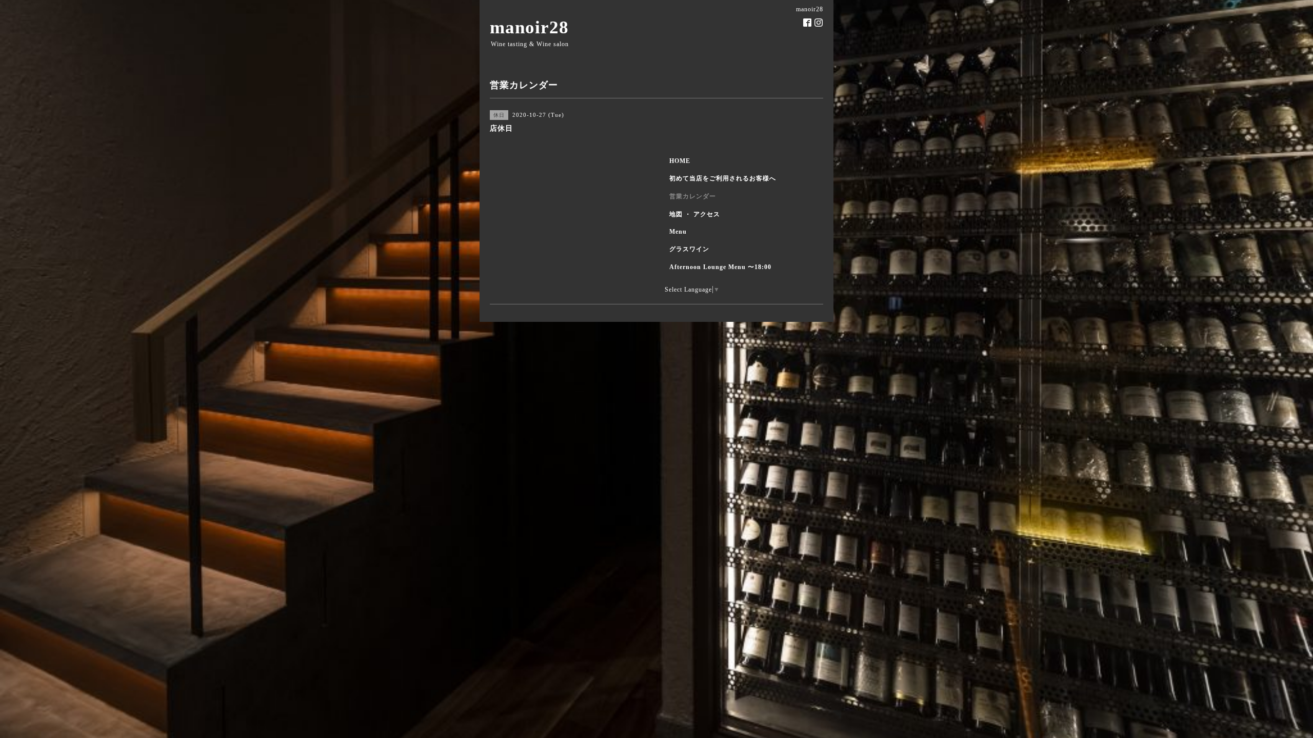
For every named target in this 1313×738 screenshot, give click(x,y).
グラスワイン (689, 249)
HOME (679, 161)
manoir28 (529, 27)
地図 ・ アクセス (694, 214)
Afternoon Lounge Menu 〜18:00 (720, 267)
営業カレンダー (692, 196)
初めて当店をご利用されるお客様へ (722, 178)
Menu (678, 231)
